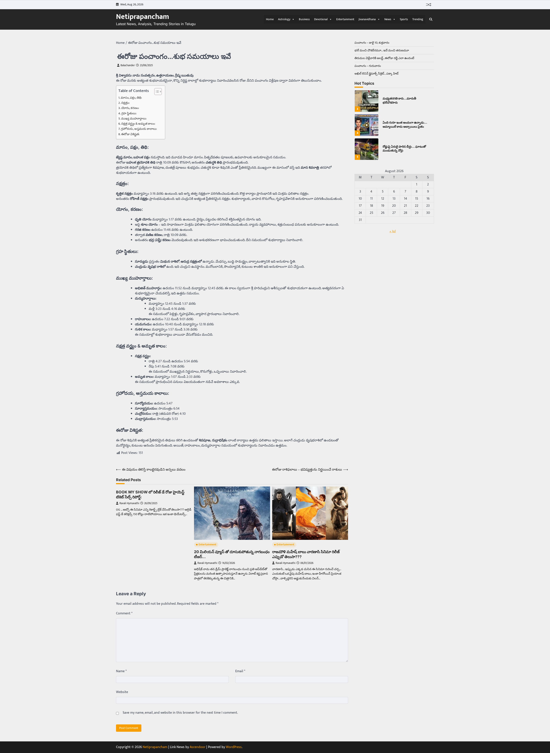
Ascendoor (197, 747)
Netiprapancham (142, 17)
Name (121, 671)
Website (122, 692)
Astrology (284, 19)
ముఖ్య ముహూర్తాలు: (134, 118)
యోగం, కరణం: (130, 108)
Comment (124, 613)
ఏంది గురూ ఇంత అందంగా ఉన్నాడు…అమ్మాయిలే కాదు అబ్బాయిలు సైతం (405, 124)
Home (270, 19)
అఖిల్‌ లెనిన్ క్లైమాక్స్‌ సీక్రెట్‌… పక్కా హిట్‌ (376, 73)
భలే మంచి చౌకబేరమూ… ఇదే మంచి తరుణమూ (381, 50)
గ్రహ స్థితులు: (128, 113)
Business (304, 19)
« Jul (393, 231)
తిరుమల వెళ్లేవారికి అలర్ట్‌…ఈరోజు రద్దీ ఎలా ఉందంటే (384, 58)
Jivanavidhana (367, 19)
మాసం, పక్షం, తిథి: (131, 97)
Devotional (321, 19)
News (387, 19)
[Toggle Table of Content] (156, 91)
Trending (417, 19)
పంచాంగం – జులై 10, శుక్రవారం (371, 42)
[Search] (431, 19)
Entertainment (345, 19)
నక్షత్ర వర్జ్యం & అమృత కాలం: (138, 123)
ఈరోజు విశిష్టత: (130, 134)
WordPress (234, 747)
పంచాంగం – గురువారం (367, 65)
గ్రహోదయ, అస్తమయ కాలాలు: (139, 129)
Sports (404, 19)
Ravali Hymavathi (129, 503)
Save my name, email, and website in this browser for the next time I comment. (180, 712)
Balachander (128, 65)
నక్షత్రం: (125, 103)
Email (240, 671)
